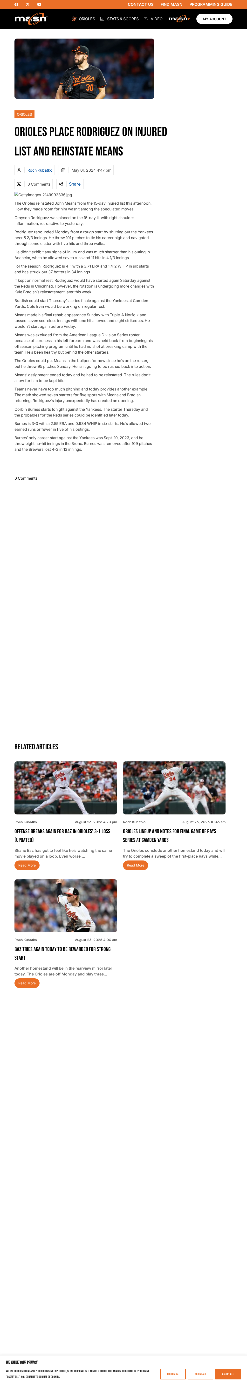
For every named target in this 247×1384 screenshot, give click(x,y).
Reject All (200, 1374)
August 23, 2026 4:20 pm (96, 822)
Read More (27, 865)
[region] (123, 1369)
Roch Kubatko (40, 170)
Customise (173, 1374)
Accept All (228, 1374)
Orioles (87, 18)
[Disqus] (123, 545)
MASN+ (179, 18)
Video (157, 18)
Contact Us (140, 4)
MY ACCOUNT (214, 19)
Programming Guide (211, 4)
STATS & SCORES (123, 18)
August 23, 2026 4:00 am (96, 940)
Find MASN (171, 4)
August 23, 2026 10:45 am (204, 822)
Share (75, 184)
